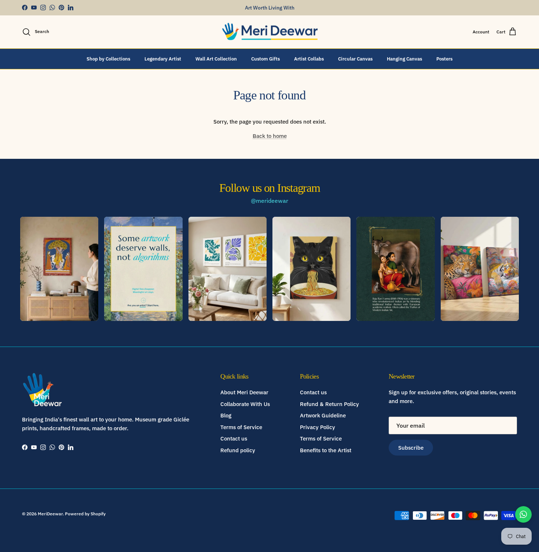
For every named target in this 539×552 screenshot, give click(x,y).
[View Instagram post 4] (311, 269)
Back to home (270, 135)
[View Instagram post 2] (143, 269)
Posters (444, 58)
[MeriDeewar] (269, 32)
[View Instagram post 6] (480, 269)
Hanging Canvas (404, 58)
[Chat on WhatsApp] (523, 514)
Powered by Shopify (85, 513)
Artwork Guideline (323, 415)
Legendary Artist (162, 58)
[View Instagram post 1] (59, 269)
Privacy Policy (317, 427)
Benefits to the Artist (325, 450)
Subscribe (410, 447)
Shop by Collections (108, 58)
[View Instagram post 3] (227, 269)
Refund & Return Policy (329, 404)
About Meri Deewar (244, 392)
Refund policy (237, 450)
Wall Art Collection (216, 58)
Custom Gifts (265, 58)
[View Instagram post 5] (395, 269)
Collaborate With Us (245, 404)
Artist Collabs (309, 58)
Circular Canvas (355, 58)
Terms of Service (241, 427)
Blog (225, 415)
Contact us (233, 438)
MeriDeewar (50, 513)
